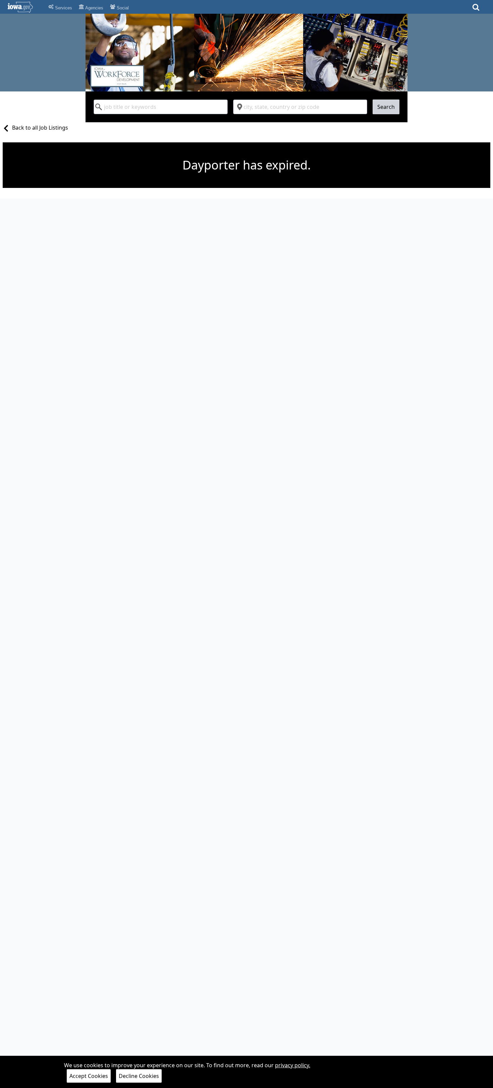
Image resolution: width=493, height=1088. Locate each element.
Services (63, 7)
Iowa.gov (24, 7)
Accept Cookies (88, 1076)
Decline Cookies (139, 1076)
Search (386, 107)
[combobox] (161, 106)
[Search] (476, 9)
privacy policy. (292, 1065)
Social (122, 7)
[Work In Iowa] (246, 52)
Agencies (93, 7)
